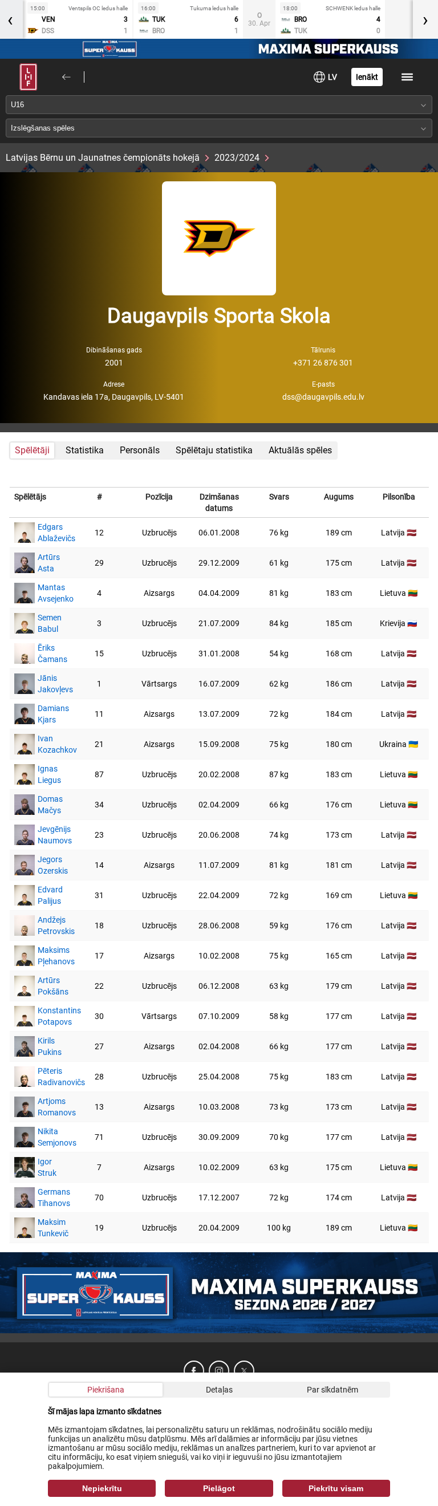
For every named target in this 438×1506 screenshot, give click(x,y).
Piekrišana (105, 1389)
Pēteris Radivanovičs (51, 1076)
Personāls (140, 450)
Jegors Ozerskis (51, 865)
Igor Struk (47, 1167)
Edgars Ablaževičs (51, 532)
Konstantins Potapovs (51, 1016)
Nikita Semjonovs (51, 1137)
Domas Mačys (50, 804)
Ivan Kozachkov (51, 744)
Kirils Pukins (50, 1046)
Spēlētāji (32, 450)
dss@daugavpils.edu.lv (323, 396)
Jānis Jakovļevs (51, 683)
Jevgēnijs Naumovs (51, 835)
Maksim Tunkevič (51, 1227)
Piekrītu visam (336, 1488)
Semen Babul (50, 623)
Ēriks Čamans (51, 653)
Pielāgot (219, 1488)
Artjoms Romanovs (51, 1107)
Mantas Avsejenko (51, 593)
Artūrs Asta (49, 563)
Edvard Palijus (50, 895)
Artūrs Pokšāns (51, 986)
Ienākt (367, 77)
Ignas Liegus (49, 774)
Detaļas (219, 1389)
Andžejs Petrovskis (51, 925)
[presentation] (425, 19)
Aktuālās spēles (300, 450)
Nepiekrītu (102, 1488)
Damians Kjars (51, 714)
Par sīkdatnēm (332, 1389)
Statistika (85, 450)
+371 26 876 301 (323, 362)
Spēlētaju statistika (214, 450)
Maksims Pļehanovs (51, 955)
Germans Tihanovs (51, 1197)
